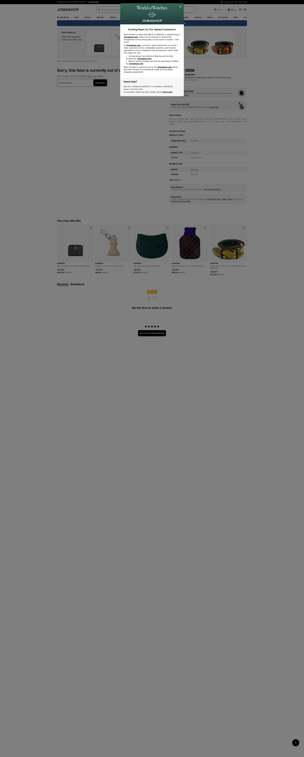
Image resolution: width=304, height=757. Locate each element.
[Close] (180, 6)
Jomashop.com (131, 37)
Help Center (168, 92)
